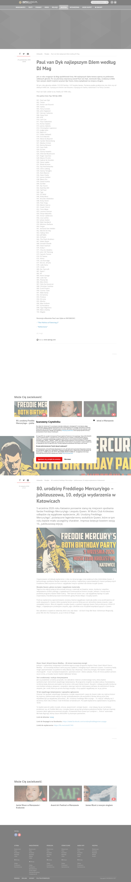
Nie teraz (67, 459)
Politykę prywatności (67, 430)
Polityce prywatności (67, 453)
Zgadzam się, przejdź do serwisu (49, 459)
